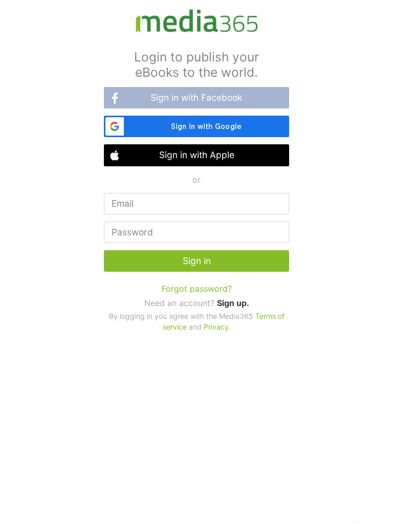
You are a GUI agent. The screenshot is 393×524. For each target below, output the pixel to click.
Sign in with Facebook (196, 97)
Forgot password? (197, 288)
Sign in (197, 260)
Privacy (216, 326)
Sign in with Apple (196, 154)
